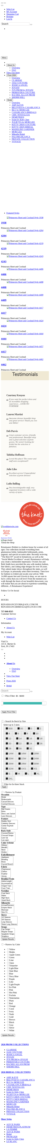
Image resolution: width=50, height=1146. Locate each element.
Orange (12, 1006)
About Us (10, 628)
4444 (3, 338)
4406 (3, 274)
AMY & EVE (12, 1077)
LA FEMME (11, 1129)
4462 (3, 364)
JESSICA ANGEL (14, 1054)
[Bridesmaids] (11, 799)
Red (11, 1003)
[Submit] (31, 24)
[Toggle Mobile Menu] (2, 649)
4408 (3, 287)
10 (37, 733)
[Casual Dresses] (11, 802)
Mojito (12, 952)
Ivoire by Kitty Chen (15, 1092)
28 (10, 748)
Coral (11, 1009)
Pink (11, 990)
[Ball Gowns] (8, 809)
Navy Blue (13, 976)
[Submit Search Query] (31, 691)
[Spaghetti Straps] (8, 934)
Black (11, 1022)
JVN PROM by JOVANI (17, 1059)
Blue (11, 974)
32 (30, 748)
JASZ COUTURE (14, 1052)
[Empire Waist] (7, 908)
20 (10, 743)
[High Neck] (7, 898)
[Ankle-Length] (7, 881)
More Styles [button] (6, 1119)
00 (21, 728)
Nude (11, 1014)
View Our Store (13, 676)
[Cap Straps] (8, 929)
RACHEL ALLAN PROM (18, 1064)
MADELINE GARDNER (17, 1102)
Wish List (10, 9)
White (11, 1030)
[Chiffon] (6, 872)
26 (41, 743)
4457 (3, 351)
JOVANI (10, 1057)
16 (30, 738)
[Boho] (8, 811)
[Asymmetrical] (7, 884)
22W (23, 758)
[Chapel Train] (7, 886)
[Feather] (6, 874)
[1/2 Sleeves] (9, 917)
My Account (11, 12)
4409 (3, 300)
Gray (11, 1025)
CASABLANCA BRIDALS (18, 1085)
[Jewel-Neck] (7, 900)
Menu (4, 58)
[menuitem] (27, 9)
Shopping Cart (12, 14)
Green (11, 957)
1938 (3, 222)
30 (20, 748)
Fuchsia (12, 995)
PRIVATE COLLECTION (17, 1111)
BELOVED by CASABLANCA (20, 1080)
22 (20, 743)
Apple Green (14, 955)
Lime (11, 960)
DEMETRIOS (12, 1089)
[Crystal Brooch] (7, 864)
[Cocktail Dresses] (11, 804)
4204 (3, 235)
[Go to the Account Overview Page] (2, 5)
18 (41, 738)
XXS (23, 768)
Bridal (9, 686)
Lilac (11, 982)
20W (11, 758)
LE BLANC (11, 1141)
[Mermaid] (7, 910)
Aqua (11, 963)
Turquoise (13, 965)
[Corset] (9, 828)
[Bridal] (11, 797)
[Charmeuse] (6, 869)
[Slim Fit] (7, 912)
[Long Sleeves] (9, 922)
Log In (9, 19)
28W (23, 763)
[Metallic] (4, 847)
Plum (11, 1001)
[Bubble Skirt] (9, 821)
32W (11, 768)
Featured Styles (12, 213)
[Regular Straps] (8, 932)
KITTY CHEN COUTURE (18, 1097)
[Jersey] (6, 876)
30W (36, 763)
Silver (11, 1028)
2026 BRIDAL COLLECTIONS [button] (16, 1072)
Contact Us (11, 618)
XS (35, 768)
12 (10, 738)
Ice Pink (12, 987)
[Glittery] (4, 845)
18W (36, 753)
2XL (11, 778)
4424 (3, 326)
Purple (12, 979)
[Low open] (8, 840)
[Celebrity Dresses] (9, 823)
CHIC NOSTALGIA (15, 1087)
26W (11, 763)
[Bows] (7, 862)
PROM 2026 (11, 1136)
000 (11, 728)
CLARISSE (11, 1050)
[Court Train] (7, 888)
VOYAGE (10, 1114)
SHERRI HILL (13, 1067)
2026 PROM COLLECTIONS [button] (15, 1044)
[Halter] (7, 896)
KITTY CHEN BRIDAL (17, 1099)
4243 (3, 261)
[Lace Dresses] (8, 816)
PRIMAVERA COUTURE (18, 1062)
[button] (11, 65)
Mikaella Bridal (12, 1106)
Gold (11, 1017)
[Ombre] (4, 852)
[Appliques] (7, 857)
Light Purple (14, 984)
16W (23, 753)
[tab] (27, 663)
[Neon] (4, 850)
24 (30, 743)
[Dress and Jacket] (8, 814)
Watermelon (14, 998)
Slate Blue (13, 971)
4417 (3, 313)
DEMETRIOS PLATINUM (18, 1127)
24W (36, 758)
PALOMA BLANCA (15, 1109)
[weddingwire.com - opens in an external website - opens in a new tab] (9, 526)
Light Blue (13, 968)
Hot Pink (13, 992)
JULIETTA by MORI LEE (17, 1094)
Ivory (11, 1011)
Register (9, 16)
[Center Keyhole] (9, 826)
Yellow (12, 949)
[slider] (44, 703)
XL (38, 773)
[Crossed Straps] (8, 835)
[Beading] (7, 859)
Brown (12, 1019)
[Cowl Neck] (7, 893)
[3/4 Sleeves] (9, 920)
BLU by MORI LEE (15, 1082)
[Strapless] (8, 936)
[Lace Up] (8, 838)
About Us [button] (10, 663)
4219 (3, 248)
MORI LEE (11, 1104)
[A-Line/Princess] (7, 905)
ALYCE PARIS (13, 1124)
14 (20, 738)
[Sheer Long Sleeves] (9, 924)
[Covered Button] (8, 833)
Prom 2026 (11, 681)
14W (11, 753)
